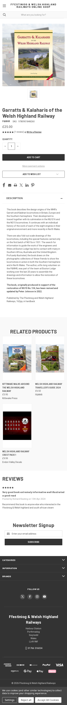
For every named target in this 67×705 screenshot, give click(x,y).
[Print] (15, 185)
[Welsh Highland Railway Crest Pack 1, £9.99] (17, 425)
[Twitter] (21, 185)
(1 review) (19, 132)
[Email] (9, 185)
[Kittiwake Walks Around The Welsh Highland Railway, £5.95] (17, 358)
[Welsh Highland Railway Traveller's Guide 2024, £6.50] (50, 358)
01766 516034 (35, 648)
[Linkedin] (27, 185)
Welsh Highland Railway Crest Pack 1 (15, 453)
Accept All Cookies (48, 700)
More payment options (33, 166)
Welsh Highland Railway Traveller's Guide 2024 (48, 386)
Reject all (26, 700)
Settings (9, 700)
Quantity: (7, 139)
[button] (32, 132)
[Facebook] (3, 185)
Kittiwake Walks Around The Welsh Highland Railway (15, 387)
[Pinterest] (32, 185)
